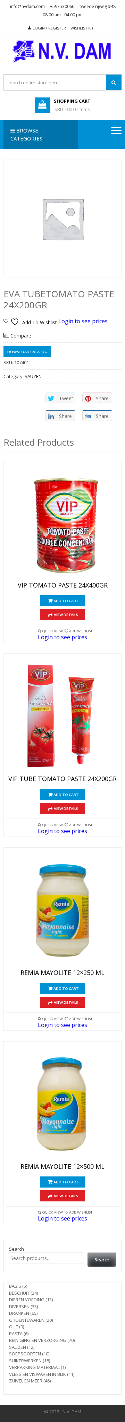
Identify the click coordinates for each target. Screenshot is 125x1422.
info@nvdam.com (27, 6)
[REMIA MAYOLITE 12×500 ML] (62, 1104)
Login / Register (49, 28)
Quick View (52, 631)
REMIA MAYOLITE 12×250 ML (62, 973)
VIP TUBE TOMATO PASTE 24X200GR (62, 779)
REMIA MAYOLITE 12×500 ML (62, 1167)
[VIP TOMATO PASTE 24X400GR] (62, 522)
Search (16, 1249)
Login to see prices (83, 321)
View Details (66, 615)
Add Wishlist (80, 631)
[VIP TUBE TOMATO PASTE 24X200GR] (62, 716)
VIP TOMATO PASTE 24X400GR (63, 585)
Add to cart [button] (66, 601)
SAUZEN (33, 376)
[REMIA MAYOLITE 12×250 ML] (62, 910)
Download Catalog (27, 352)
